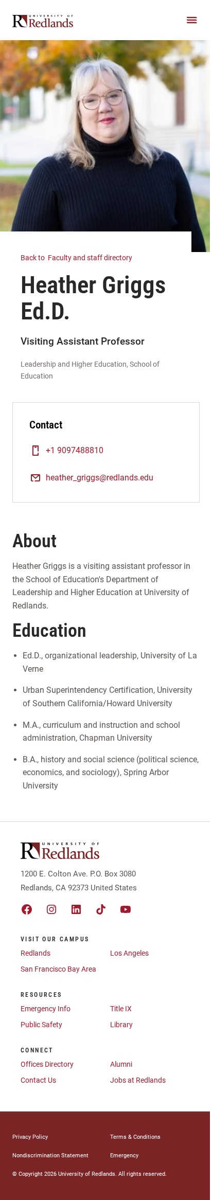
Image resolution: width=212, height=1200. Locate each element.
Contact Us (38, 1080)
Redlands (35, 953)
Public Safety (41, 1024)
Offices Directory (47, 1064)
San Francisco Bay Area (58, 969)
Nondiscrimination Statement (50, 1155)
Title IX (121, 1009)
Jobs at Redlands (138, 1080)
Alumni (121, 1064)
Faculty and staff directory (77, 258)
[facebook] (27, 909)
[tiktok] (101, 909)
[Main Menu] (192, 20)
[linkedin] (76, 909)
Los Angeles (129, 953)
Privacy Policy (30, 1137)
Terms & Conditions (135, 1137)
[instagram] (51, 909)
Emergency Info (45, 1009)
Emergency (124, 1155)
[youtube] (125, 909)
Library (121, 1024)
